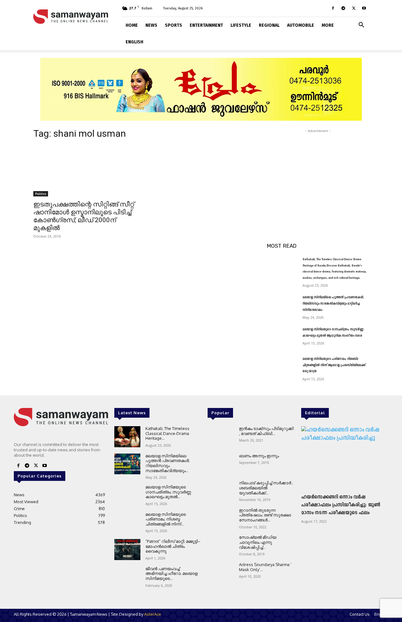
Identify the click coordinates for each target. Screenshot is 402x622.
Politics (40, 193)
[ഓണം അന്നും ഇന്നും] (221, 464)
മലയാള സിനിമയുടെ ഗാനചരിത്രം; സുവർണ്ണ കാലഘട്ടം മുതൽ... (168, 491)
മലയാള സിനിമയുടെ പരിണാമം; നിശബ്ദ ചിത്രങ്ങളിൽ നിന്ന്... (165, 519)
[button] (361, 24)
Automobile (300, 25)
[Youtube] (364, 8)
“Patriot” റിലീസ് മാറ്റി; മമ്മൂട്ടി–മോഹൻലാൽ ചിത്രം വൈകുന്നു (172, 546)
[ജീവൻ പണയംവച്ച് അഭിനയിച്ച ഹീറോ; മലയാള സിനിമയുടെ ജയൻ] (127, 576)
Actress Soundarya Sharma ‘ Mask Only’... (265, 567)
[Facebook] (333, 8)
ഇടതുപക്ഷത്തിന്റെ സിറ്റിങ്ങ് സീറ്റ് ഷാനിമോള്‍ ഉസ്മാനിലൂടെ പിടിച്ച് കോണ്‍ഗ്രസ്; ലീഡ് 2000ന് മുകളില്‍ (83, 216)
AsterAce (152, 614)
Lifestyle (241, 25)
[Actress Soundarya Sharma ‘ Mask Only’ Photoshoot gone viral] (221, 572)
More (328, 25)
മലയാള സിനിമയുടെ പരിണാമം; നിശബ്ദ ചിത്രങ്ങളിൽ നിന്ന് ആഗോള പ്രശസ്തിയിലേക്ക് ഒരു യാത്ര (334, 365)
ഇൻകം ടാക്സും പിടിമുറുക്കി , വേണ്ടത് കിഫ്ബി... (266, 431)
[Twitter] (353, 8)
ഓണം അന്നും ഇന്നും (259, 455)
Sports (173, 25)
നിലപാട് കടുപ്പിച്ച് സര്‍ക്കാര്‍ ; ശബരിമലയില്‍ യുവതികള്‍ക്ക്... (266, 487)
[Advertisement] (318, 173)
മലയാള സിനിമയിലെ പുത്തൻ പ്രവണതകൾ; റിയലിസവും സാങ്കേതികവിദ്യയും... (167, 463)
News (151, 25)
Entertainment (206, 25)
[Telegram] (343, 8)
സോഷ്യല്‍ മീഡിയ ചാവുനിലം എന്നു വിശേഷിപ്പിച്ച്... (257, 542)
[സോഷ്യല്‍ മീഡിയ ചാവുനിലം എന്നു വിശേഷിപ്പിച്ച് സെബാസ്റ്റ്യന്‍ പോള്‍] (221, 545)
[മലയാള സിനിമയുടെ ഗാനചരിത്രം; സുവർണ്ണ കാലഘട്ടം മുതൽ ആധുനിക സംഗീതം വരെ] (282, 337)
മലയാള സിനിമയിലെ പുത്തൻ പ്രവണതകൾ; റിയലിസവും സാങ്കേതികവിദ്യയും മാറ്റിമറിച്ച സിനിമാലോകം (333, 303)
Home (132, 25)
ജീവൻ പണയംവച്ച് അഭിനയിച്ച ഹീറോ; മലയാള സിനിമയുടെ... (171, 573)
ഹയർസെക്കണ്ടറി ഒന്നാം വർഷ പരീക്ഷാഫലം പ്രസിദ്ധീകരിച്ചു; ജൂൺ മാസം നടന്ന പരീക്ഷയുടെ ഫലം (340, 505)
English (134, 42)
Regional (269, 25)
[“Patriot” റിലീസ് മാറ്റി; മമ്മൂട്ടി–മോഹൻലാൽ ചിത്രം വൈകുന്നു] (127, 549)
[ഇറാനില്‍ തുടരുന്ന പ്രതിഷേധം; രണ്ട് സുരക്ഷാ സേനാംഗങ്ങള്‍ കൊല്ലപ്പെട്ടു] (221, 518)
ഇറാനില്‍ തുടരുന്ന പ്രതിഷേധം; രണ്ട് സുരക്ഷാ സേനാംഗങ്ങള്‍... (265, 515)
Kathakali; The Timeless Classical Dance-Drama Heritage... (167, 433)
